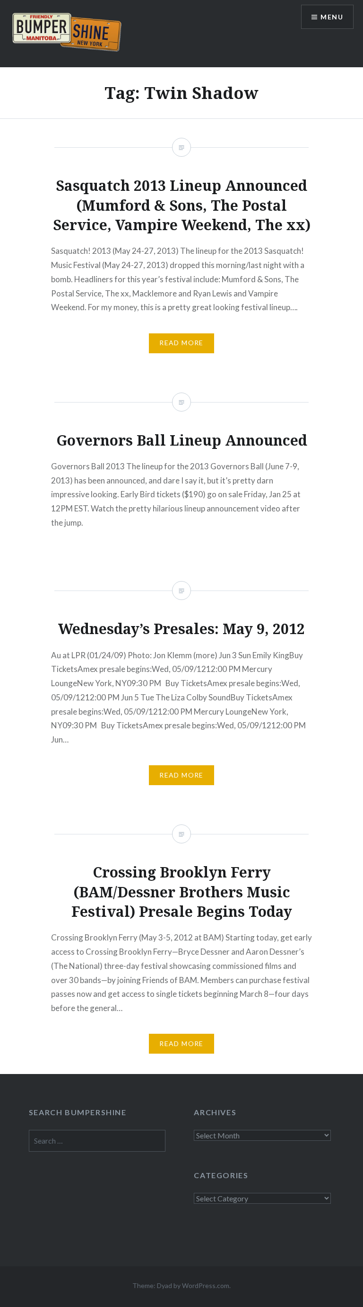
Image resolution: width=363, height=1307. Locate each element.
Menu (331, 17)
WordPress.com (205, 1285)
